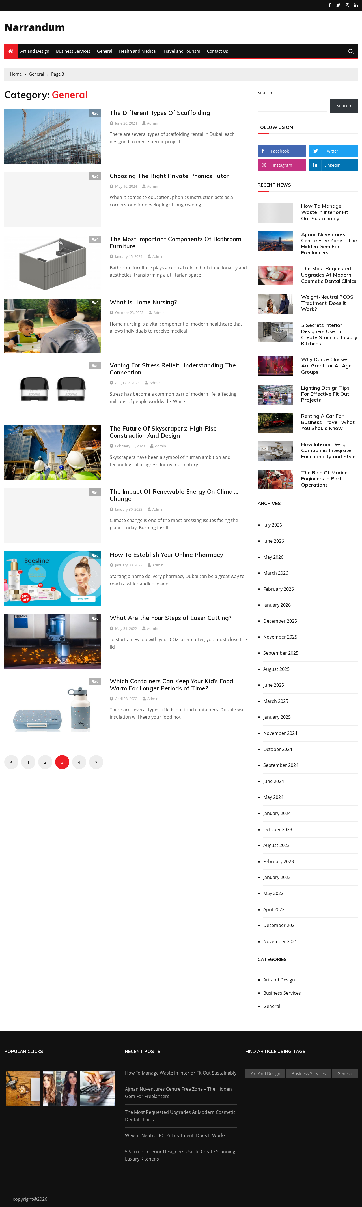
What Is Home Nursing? (143, 302)
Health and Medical (138, 51)
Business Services (73, 51)
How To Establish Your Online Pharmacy (166, 554)
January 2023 (277, 877)
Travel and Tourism (181, 51)
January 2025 (277, 717)
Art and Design (34, 51)
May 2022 (273, 893)
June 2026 (273, 541)
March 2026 (275, 573)
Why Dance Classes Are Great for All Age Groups (326, 365)
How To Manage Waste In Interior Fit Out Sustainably (324, 212)
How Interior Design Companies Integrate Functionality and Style (328, 450)
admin (152, 123)
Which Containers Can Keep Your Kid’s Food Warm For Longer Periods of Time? (171, 684)
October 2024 (277, 749)
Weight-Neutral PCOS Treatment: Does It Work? (327, 303)
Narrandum (34, 27)
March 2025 (275, 701)
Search (265, 92)
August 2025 (276, 669)
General (104, 51)
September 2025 (280, 653)
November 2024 (280, 733)
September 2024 (280, 765)
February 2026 (278, 589)
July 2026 (272, 525)
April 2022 (274, 909)
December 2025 (280, 621)
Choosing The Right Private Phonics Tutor (169, 175)
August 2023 (276, 845)
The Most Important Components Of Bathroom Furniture (175, 242)
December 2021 (280, 925)
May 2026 (273, 557)
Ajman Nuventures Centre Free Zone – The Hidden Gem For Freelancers (329, 243)
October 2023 (277, 829)
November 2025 (280, 637)
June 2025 (273, 685)
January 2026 (277, 605)
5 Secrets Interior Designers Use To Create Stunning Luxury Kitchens (329, 334)
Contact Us (217, 51)
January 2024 (277, 813)
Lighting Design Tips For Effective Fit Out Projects (325, 393)
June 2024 (273, 781)
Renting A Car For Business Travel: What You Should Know (328, 422)
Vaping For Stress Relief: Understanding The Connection (173, 368)
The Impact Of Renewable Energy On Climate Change (174, 495)
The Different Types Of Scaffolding (160, 112)
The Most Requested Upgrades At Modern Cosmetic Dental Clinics (328, 274)
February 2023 (278, 861)
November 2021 (280, 941)
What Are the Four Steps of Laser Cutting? (171, 617)
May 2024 (273, 797)
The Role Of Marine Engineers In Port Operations (324, 478)
